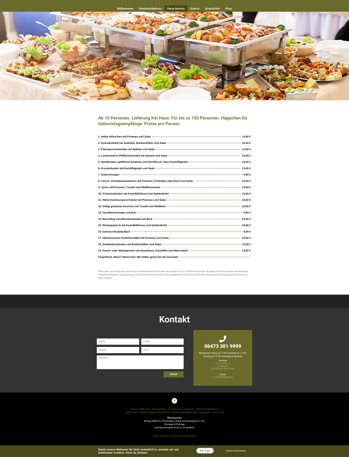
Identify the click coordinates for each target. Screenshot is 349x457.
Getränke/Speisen (150, 8)
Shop (228, 8)
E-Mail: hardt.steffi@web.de (184, 412)
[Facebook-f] (174, 400)
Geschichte (212, 8)
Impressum (205, 412)
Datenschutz (218, 412)
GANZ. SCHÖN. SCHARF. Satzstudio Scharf (174, 436)
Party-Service (176, 8)
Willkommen (125, 8)
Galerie (195, 8)
